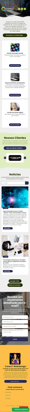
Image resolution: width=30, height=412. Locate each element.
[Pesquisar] (27, 183)
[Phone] (19, 9)
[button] (15, 35)
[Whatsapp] (22, 9)
